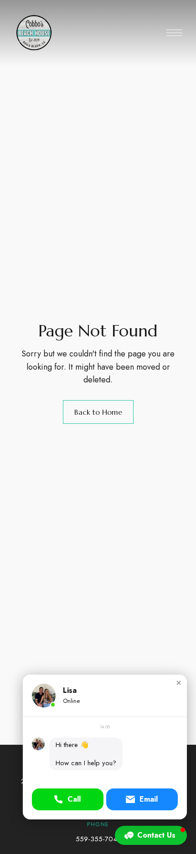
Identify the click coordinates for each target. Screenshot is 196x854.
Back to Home (98, 412)
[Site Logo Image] (56, 33)
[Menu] (174, 32)
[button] (178, 682)
